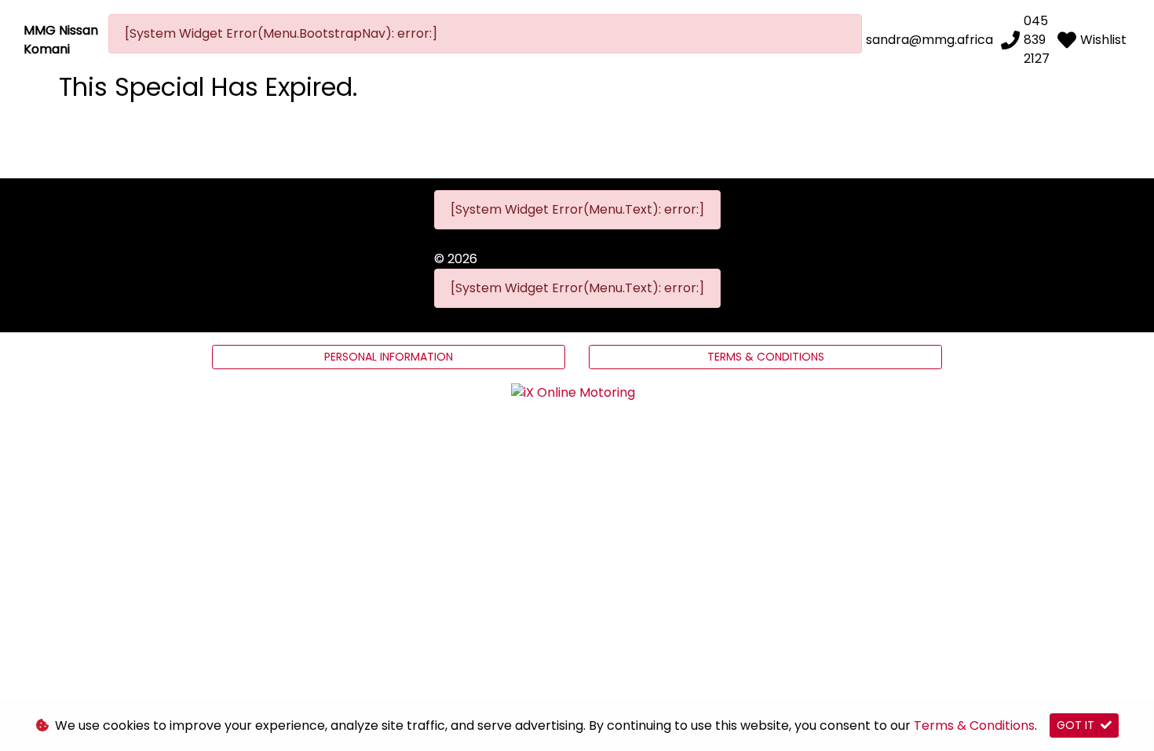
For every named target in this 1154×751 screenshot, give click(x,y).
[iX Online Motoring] (577, 392)
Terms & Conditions (765, 357)
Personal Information (388, 357)
